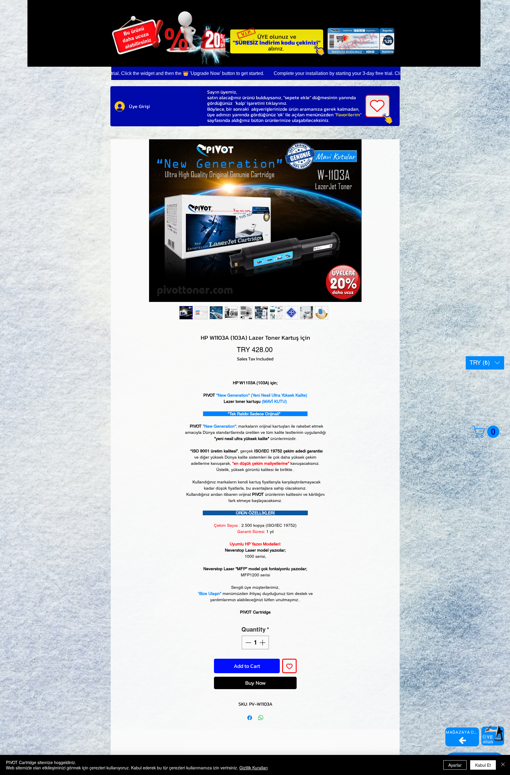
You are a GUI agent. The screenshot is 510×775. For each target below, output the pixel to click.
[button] (485, 362)
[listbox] (485, 362)
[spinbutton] (255, 642)
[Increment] (263, 642)
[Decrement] (248, 642)
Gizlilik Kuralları (253, 768)
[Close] (502, 765)
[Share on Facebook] (249, 717)
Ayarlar (455, 765)
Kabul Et (483, 765)
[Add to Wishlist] (289, 666)
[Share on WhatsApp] (260, 717)
